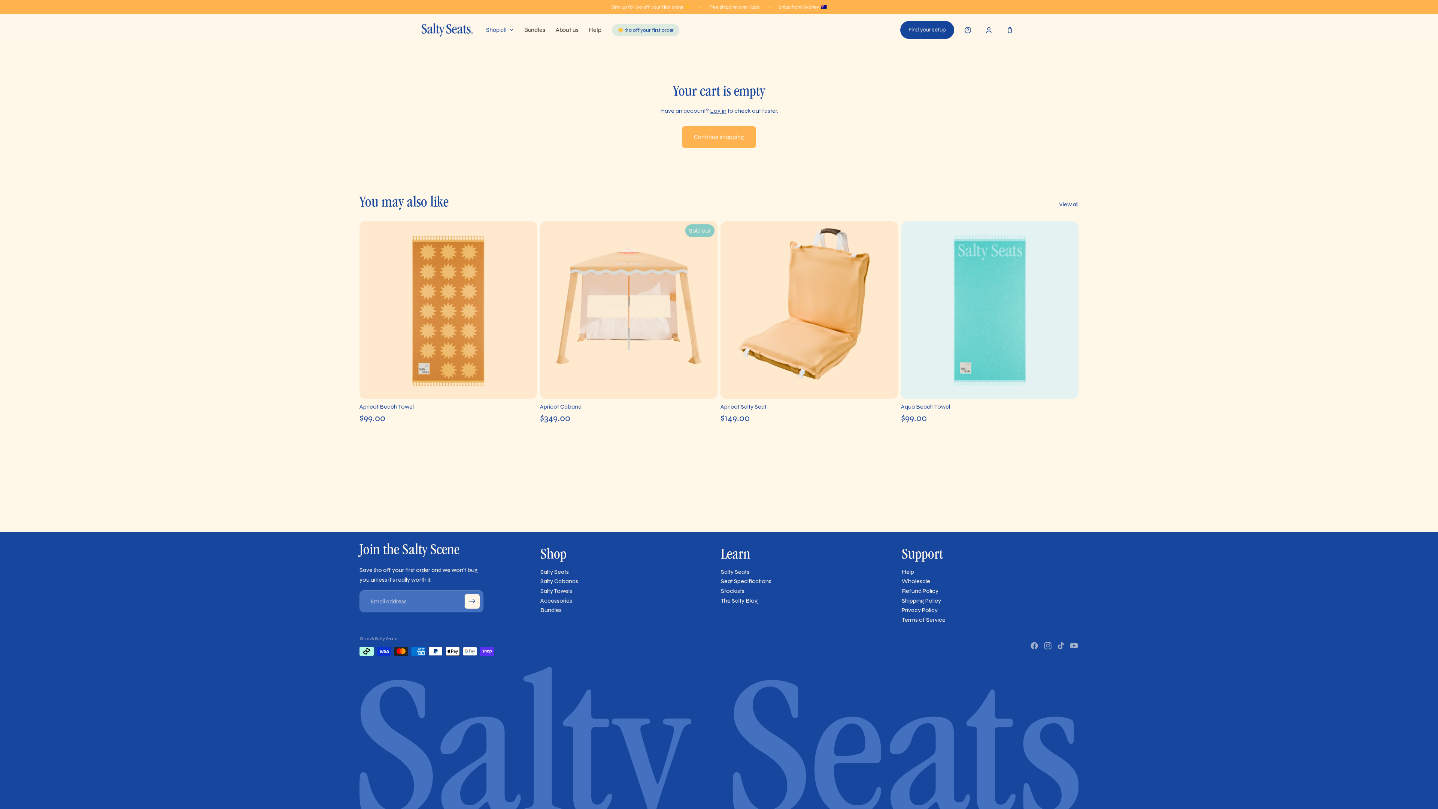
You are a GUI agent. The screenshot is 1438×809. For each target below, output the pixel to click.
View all (1068, 204)
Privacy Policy (920, 609)
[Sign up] (472, 601)
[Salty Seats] (447, 30)
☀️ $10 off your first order (646, 30)
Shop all (496, 30)
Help (595, 30)
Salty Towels (556, 590)
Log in (718, 110)
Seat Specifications (746, 581)
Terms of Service (924, 619)
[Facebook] (1034, 645)
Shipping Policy (921, 600)
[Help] (967, 29)
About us (567, 30)
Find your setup (927, 30)
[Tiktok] (1060, 645)
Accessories (556, 600)
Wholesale (916, 581)
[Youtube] (1074, 645)
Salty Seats (554, 571)
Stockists (732, 590)
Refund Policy (920, 590)
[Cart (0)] (1009, 29)
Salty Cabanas (559, 581)
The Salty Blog (739, 600)
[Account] (988, 29)
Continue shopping (719, 136)
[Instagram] (1047, 645)
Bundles (534, 30)
